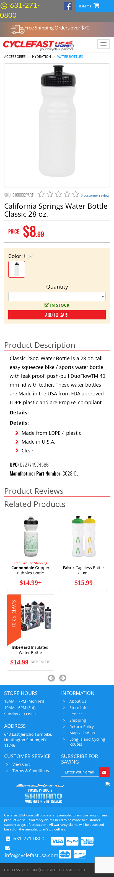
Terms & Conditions (30, 770)
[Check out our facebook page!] (68, 5)
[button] (51, 677)
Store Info (78, 707)
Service (76, 714)
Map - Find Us (82, 733)
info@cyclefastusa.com (31, 855)
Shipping (77, 720)
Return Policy (81, 726)
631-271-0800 (28, 838)
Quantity (57, 286)
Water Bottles (70, 56)
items (85, 6)
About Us (77, 701)
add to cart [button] (57, 314)
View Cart (21, 764)
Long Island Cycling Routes (87, 742)
